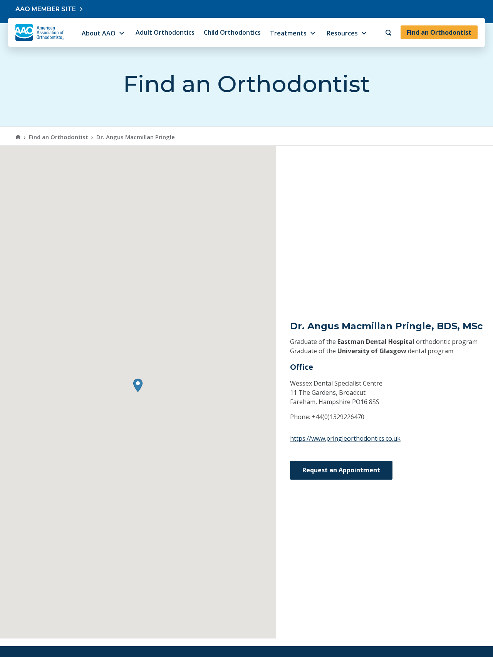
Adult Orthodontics (165, 32)
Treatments (288, 33)
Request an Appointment (341, 470)
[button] (138, 385)
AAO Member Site (45, 9)
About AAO (99, 33)
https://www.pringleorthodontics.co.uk (345, 438)
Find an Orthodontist (439, 32)
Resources (342, 33)
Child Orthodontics (232, 32)
